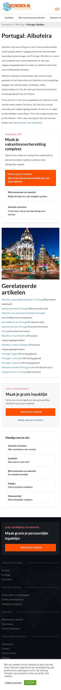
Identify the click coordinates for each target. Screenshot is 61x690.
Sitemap (6, 657)
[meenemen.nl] (17, 6)
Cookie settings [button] (13, 682)
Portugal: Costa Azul (12, 363)
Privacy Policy (9, 653)
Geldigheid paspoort (12, 604)
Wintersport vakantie (12, 619)
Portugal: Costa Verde (13, 358)
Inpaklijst (9, 17)
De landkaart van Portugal (15, 322)
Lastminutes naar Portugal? (15, 308)
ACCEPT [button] (30, 682)
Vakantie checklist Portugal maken (19, 367)
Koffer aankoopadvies (13, 599)
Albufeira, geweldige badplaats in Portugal (23, 299)
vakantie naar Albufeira (29, 122)
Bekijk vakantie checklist (30, 420)
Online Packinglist (11, 628)
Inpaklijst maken (31, 412)
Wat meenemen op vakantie (31, 17)
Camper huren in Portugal (15, 372)
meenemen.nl (8, 24)
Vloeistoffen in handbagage (15, 595)
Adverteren (7, 644)
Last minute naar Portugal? (15, 326)
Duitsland (7, 579)
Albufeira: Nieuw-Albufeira (15, 344)
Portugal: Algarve (10, 354)
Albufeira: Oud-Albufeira (14, 335)
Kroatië (5, 570)
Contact (6, 648)
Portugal (21, 24)
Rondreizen (7, 624)
